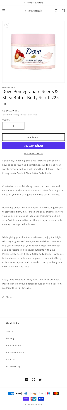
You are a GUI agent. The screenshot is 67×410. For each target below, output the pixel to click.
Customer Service (15, 352)
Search (9, 331)
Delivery (10, 338)
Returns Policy (13, 345)
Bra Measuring (13, 366)
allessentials (36, 404)
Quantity (6, 120)
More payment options (33, 153)
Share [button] (9, 297)
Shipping (16, 115)
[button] (3, 10)
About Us (11, 359)
